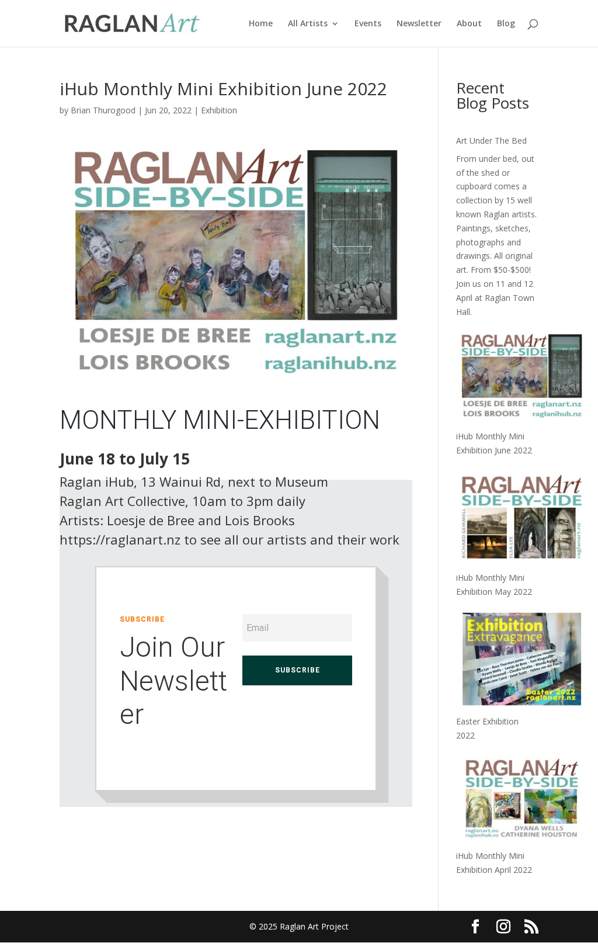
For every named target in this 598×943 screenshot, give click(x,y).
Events (367, 24)
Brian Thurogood (103, 110)
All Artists (308, 24)
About (469, 24)
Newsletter (419, 24)
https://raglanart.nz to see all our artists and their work (229, 539)
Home (261, 24)
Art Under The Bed (491, 140)
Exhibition (219, 110)
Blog (506, 24)
